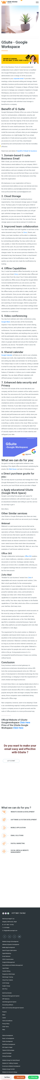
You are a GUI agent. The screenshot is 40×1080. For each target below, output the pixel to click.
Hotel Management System (9, 1002)
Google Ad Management (8, 962)
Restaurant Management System (10, 996)
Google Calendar (6, 355)
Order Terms (5, 1026)
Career (4, 1017)
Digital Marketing (6, 953)
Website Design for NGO (8, 1069)
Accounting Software (7, 1004)
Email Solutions (6, 956)
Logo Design (5, 968)
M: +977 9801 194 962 (8, 924)
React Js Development (8, 1038)
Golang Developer (6, 1056)
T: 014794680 (5, 927)
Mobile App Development (8, 947)
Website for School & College (9, 1072)
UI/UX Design (5, 983)
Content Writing (6, 971)
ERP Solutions (5, 999)
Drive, (16, 274)
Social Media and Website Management (12, 965)
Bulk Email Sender (7, 993)
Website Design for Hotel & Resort (11, 1060)
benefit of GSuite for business (27, 151)
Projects (4, 1011)
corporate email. (18, 78)
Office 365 (28, 556)
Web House (13, 469)
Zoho (29, 577)
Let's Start (11, 761)
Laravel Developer (6, 1053)
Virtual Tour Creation (7, 980)
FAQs (3, 1029)
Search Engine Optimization (9, 950)
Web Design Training (7, 977)
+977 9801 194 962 (18, 913)
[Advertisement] (20, 782)
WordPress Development (8, 1044)
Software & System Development (10, 944)
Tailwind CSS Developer (8, 1050)
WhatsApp (34, 1077)
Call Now (7, 1077)
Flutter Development (7, 1041)
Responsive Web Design (8, 974)
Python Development (7, 1035)
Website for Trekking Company (10, 1063)
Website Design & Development (10, 941)
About (3, 1014)
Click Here (25, 722)
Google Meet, (5, 322)
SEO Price (4, 989)
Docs (25, 232)
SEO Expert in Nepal (7, 1047)
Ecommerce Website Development (11, 1066)
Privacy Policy (5, 1023)
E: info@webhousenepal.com (9, 930)
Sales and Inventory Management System (13, 1007)
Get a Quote (20, 1077)
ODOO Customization (7, 959)
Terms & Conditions (7, 1020)
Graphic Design (6, 986)
